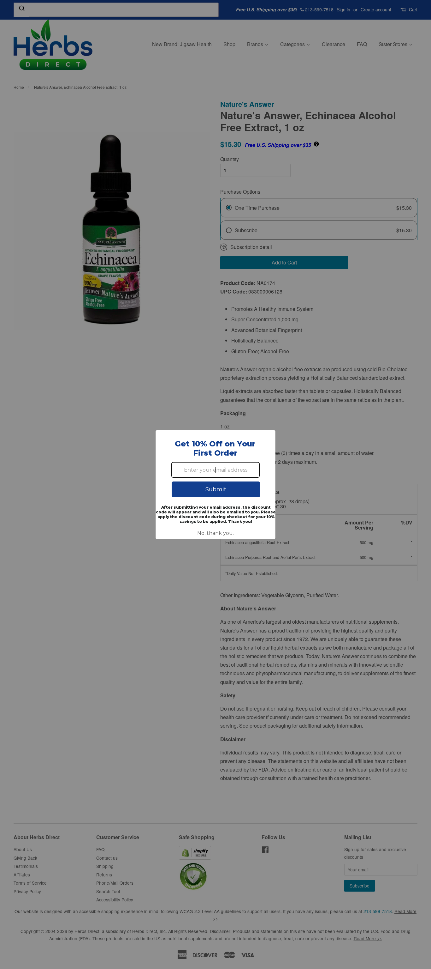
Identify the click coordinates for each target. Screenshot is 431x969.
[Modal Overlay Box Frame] (215, 484)
